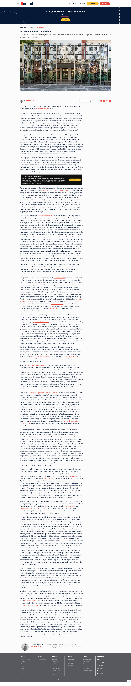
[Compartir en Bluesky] (104, 101)
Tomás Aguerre (30, 100)
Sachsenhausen (59, 278)
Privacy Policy (69, 679)
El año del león (55, 661)
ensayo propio (50, 478)
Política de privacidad (87, 666)
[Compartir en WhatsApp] (107, 101)
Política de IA (86, 668)
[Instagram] (78, 3)
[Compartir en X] (101, 101)
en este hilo (54, 308)
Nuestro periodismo (87, 659)
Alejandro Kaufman (26, 508)
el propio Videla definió (41, 322)
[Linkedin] (84, 3)
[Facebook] (80, 3)
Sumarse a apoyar (87, 661)
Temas (23, 656)
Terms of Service (74, 679)
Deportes (23, 664)
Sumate (93, 3)
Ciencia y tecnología (25, 659)
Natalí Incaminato (41, 508)
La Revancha (70, 665)
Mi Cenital (104, 3)
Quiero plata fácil (56, 668)
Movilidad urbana (56, 670)
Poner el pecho (55, 666)
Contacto (85, 664)
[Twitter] (75, 3)
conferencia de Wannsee (40, 356)
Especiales (55, 656)
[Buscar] (69, 3)
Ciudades (23, 661)
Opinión (23, 670)
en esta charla (70, 506)
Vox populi (54, 659)
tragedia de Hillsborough (30, 605)
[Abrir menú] (18, 4)
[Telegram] (82, 3)
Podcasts (70, 656)
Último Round (71, 663)
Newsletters (29, 27)
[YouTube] (73, 3)
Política (22, 673)
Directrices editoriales (88, 670)
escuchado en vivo (42, 109)
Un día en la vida (39, 27)
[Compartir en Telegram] (110, 101)
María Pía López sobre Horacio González (44, 393)
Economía (23, 666)
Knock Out (54, 664)
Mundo (22, 668)
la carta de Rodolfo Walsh (36, 365)
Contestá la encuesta (74, 180)
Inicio (21, 27)
